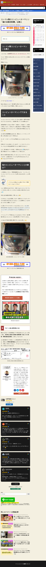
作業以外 (27, 12)
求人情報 (36, 102)
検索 (2, 492)
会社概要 (13, 4)
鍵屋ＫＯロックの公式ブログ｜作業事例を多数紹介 (15, 12)
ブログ (8, 4)
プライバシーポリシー (38, 109)
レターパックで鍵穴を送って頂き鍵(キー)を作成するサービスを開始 (22, 543)
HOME (3, 12)
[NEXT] (43, 25)
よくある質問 (29, 4)
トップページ (3, 4)
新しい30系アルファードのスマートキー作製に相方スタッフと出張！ (22, 518)
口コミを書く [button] (9, 404)
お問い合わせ (36, 4)
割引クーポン (37, 92)
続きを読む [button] (4, 418)
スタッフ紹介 (22, 4)
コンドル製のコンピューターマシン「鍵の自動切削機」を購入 (17, 14)
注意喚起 (36, 89)
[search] (43, 8)
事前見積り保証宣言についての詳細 (12, 297)
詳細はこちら (20, 393)
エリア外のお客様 (38, 105)
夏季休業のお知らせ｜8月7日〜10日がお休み (21, 525)
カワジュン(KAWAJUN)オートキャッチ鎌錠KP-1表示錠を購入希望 (21, 535)
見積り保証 (42, 4)
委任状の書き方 (38, 95)
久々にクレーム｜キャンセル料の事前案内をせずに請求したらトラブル (22, 552)
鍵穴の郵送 (37, 85)
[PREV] (34, 25)
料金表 (17, 4)
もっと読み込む (15, 483)
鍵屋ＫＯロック (27, 563)
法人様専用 (37, 98)
